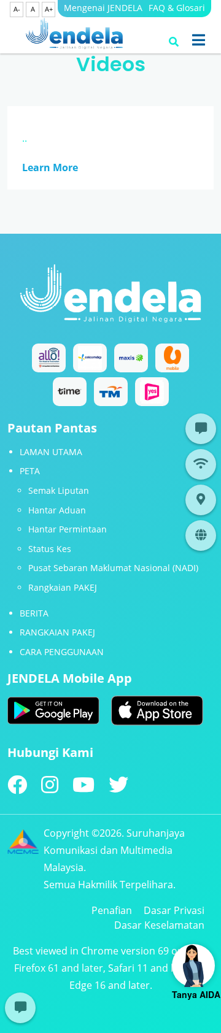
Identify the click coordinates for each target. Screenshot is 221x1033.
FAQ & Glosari (177, 7)
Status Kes (49, 549)
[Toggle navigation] (198, 39)
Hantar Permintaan (67, 529)
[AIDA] (193, 965)
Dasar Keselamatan (159, 925)
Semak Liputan (58, 490)
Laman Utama (51, 452)
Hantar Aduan (57, 510)
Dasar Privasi (174, 910)
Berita (34, 613)
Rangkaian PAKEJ (62, 587)
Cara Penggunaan (62, 652)
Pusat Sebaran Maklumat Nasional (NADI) (113, 568)
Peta (30, 471)
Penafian (111, 910)
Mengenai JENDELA (103, 7)
